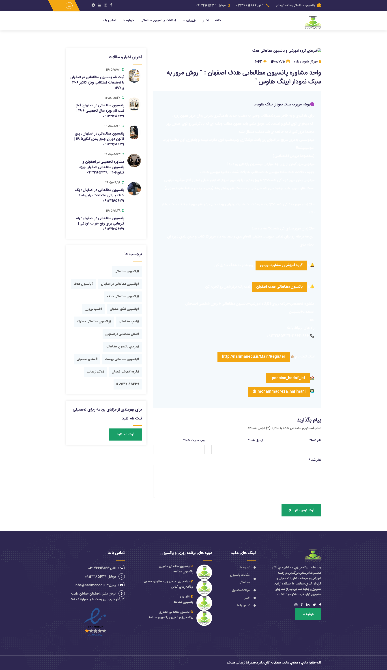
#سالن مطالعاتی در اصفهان (122, 334)
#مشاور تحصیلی (87, 359)
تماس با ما (109, 20)
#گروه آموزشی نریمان (125, 372)
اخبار (205, 20)
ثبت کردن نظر (304, 510)
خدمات (191, 21)
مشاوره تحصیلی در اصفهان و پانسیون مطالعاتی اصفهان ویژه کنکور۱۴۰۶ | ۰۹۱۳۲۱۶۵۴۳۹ (101, 167)
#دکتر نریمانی (95, 372)
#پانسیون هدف (84, 284)
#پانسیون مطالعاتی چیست (122, 359)
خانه (218, 20)
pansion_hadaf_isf (287, 378)
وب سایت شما (194, 440)
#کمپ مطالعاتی (129, 321)
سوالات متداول (241, 590)
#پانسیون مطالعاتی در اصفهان (120, 284)
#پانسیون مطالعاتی (126, 271)
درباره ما (128, 20)
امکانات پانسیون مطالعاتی (158, 20)
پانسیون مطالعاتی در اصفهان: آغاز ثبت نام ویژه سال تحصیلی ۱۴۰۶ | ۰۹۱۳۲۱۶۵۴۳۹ (100, 111)
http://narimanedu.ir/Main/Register (253, 357)
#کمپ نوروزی (93, 309)
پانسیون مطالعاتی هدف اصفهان (279, 287)
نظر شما (315, 460)
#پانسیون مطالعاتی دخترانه (94, 321)
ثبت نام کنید (125, 434)
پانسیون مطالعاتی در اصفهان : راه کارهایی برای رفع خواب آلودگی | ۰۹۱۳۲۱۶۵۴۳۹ (100, 223)
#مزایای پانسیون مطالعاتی (122, 346)
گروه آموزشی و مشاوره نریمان (281, 265)
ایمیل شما (255, 440)
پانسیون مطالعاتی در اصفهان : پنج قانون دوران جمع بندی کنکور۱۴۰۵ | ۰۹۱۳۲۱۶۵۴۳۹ (99, 139)
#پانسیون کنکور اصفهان (124, 309)
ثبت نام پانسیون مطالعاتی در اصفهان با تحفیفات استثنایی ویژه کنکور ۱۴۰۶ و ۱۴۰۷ (97, 82)
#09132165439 (127, 384)
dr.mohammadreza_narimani (279, 392)
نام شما (315, 440)
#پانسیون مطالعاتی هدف (123, 296)
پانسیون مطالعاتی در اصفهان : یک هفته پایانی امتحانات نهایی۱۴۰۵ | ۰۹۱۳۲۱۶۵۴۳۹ (99, 195)
